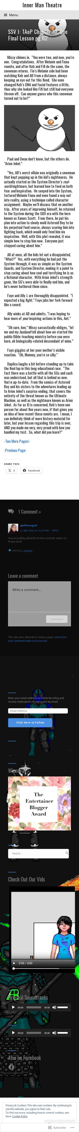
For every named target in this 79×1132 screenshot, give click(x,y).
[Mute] (54, 1007)
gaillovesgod (28, 525)
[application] (39, 1007)
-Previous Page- (15, 450)
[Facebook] (11, 1067)
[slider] (63, 1007)
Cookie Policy (20, 1116)
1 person (27, 550)
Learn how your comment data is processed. (37, 638)
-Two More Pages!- (17, 441)
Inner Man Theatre (42, 5)
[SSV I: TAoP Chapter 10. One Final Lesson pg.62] (39, 34)
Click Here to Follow (30, 722)
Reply (55, 530)
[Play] (13, 1007)
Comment (56, 619)
